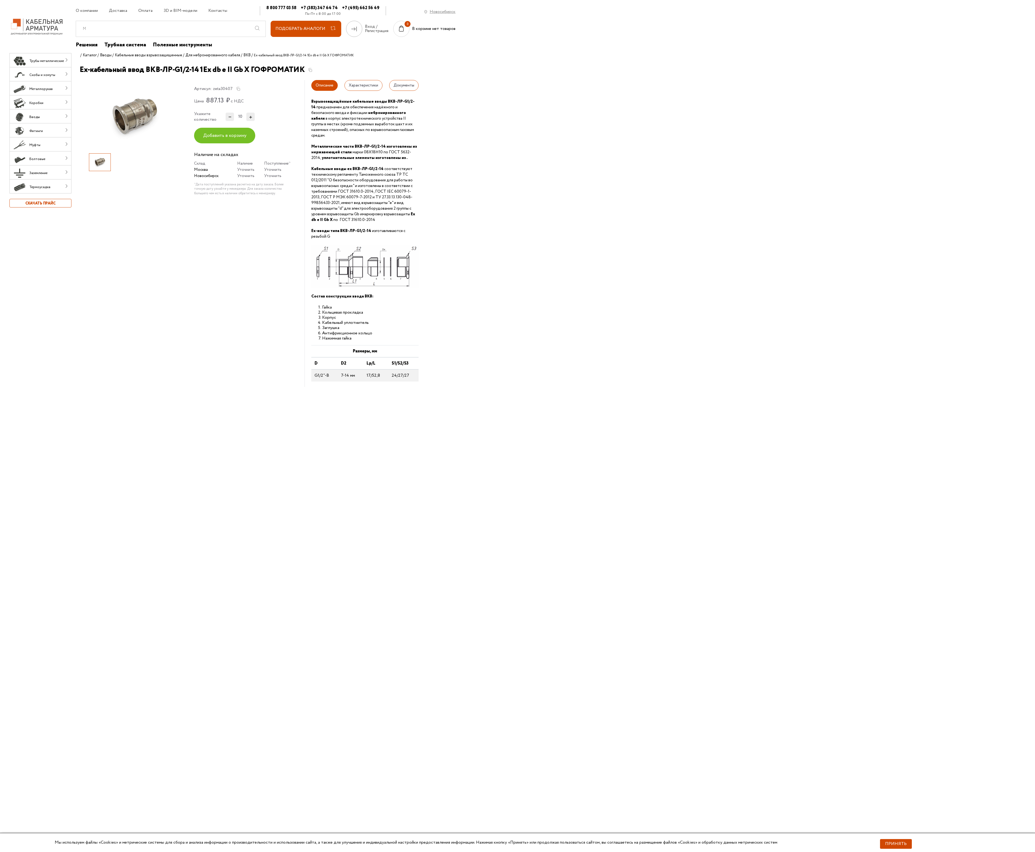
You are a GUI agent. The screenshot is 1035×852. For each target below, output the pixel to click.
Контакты (217, 11)
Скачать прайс (40, 203)
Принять (896, 844)
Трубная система (125, 45)
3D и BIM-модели (180, 11)
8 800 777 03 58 (281, 8)
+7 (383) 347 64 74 (319, 8)
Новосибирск (443, 11)
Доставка (118, 11)
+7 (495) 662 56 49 (361, 8)
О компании (87, 11)
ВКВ (247, 55)
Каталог (90, 55)
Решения (87, 45)
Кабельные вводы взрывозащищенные (148, 55)
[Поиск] (257, 29)
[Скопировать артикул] (238, 88)
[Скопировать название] (310, 70)
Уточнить (245, 170)
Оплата (145, 11)
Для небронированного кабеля (212, 55)
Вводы (106, 55)
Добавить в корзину (224, 135)
